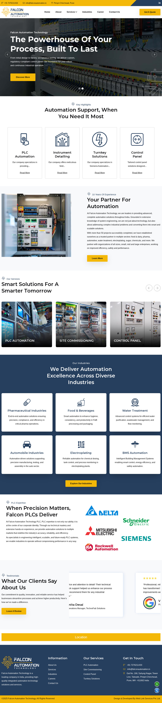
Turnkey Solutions (92, 679)
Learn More (97, 258)
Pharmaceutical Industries (27, 410)
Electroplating (81, 453)
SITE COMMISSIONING (77, 340)
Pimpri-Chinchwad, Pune (64, 3)
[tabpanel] (81, 57)
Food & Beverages (81, 410)
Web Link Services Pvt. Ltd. (148, 698)
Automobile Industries (27, 453)
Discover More (48, 77)
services (71, 12)
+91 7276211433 (11, 3)
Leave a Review (13, 611)
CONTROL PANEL (127, 340)
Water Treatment (135, 410)
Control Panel (90, 674)
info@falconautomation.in (138, 669)
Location (81, 637)
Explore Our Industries (81, 483)
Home (47, 12)
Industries (87, 12)
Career (100, 12)
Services (52, 669)
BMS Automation (135, 453)
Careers (51, 679)
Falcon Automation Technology (22, 698)
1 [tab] (79, 88)
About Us (52, 665)
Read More (25, 173)
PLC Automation (91, 665)
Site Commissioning (93, 669)
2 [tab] (83, 88)
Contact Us (114, 12)
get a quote (150, 12)
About (58, 12)
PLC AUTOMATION (19, 340)
